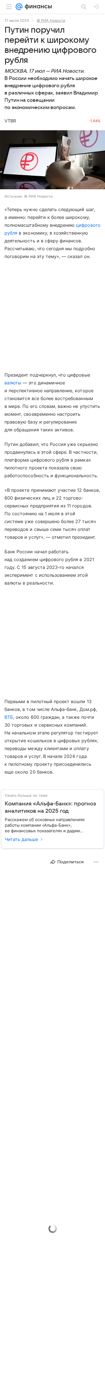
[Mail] (19, 6)
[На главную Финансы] (37, 6)
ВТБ (8, 717)
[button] (52, 160)
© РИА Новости (51, 20)
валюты (12, 383)
